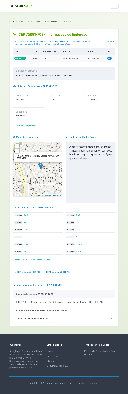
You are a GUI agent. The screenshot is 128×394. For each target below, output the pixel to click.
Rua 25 (22, 244)
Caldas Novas (33, 21)
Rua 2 (73, 215)
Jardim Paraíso (51, 21)
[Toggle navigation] (115, 6)
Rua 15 (22, 251)
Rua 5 (73, 237)
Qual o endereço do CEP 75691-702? (34, 294)
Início (12, 21)
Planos (50, 361)
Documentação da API (58, 365)
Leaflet (41, 195)
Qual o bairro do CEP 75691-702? (32, 318)
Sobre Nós (52, 356)
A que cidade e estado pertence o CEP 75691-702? (41, 310)
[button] (41, 166)
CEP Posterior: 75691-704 (58, 272)
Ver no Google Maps (27, 125)
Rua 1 (73, 222)
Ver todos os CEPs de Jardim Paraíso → (34, 260)
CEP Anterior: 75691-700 (29, 272)
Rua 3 (73, 230)
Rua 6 (21, 237)
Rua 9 (21, 215)
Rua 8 (21, 222)
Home (50, 351)
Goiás (20, 21)
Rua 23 (74, 251)
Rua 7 (21, 230)
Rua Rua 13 (75, 244)
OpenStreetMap (54, 195)
